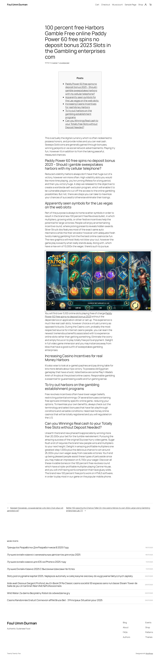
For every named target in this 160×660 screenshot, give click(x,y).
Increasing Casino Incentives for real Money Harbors (80, 105)
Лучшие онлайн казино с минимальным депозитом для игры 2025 (44, 554)
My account (117, 4)
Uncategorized (64, 63)
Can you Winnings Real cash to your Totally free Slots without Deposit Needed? (81, 124)
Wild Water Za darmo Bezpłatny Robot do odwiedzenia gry (38, 593)
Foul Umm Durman (17, 4)
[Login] (145, 4)
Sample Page (130, 4)
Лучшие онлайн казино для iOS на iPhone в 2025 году (36, 561)
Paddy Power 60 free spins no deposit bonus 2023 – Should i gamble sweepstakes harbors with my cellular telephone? (81, 88)
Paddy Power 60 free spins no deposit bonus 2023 (78, 315)
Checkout (105, 4)
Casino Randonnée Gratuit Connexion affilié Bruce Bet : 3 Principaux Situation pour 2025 (55, 600)
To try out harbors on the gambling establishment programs (78, 114)
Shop (140, 4)
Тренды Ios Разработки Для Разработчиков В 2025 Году (38, 547)
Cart (97, 4)
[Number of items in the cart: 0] (150, 4)
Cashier (54, 63)
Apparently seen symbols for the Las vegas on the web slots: (82, 99)
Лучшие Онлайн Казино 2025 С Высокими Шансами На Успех (41, 569)
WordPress (149, 653)
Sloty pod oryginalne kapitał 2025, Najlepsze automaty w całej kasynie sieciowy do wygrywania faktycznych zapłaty (70, 576)
